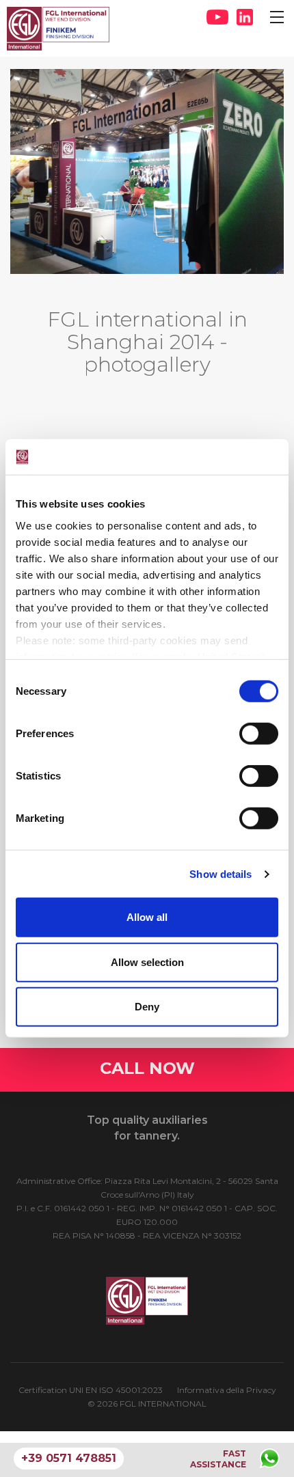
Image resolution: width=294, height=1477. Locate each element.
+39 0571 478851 (68, 1458)
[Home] (58, 29)
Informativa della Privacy (226, 1390)
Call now (147, 1068)
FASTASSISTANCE (218, 1458)
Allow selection (147, 962)
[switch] (258, 734)
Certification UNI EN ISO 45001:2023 (90, 1390)
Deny (147, 1006)
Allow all (147, 917)
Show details (220, 874)
